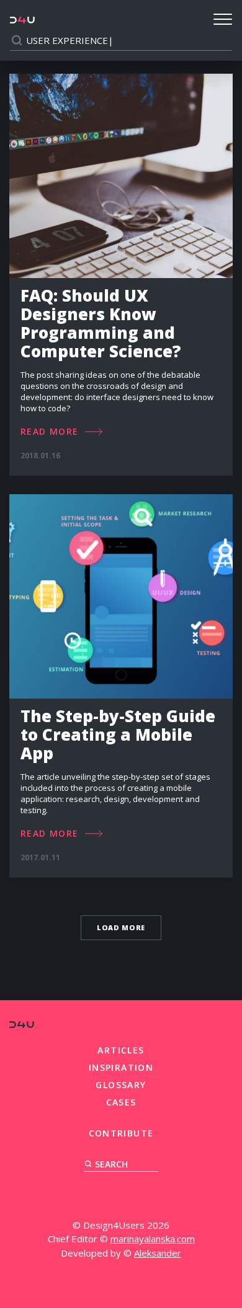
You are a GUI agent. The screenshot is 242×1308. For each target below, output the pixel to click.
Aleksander (157, 1253)
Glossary (121, 1085)
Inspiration (121, 1067)
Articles (120, 1050)
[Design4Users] (22, 19)
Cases (121, 1102)
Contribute (121, 1133)
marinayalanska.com (152, 1238)
